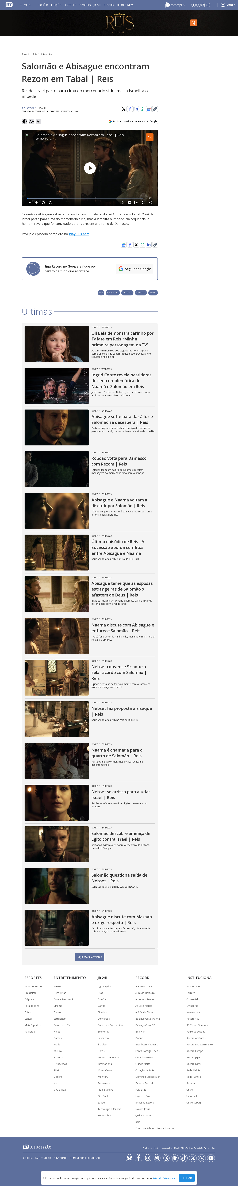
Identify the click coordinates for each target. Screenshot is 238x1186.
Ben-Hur (140, 1031)
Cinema (58, 1005)
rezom (153, 292)
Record (109, 5)
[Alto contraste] (24, 121)
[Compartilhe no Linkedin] (136, 109)
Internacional (105, 1063)
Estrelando (60, 1018)
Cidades (102, 1012)
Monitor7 (103, 1076)
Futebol (29, 1012)
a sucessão (112, 292)
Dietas (57, 1012)
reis (101, 292)
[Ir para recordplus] (175, 1158)
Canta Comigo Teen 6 (147, 1051)
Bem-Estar (60, 992)
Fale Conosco (43, 1158)
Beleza (57, 986)
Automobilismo (33, 986)
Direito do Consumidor (111, 1025)
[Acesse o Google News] (149, 109)
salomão (127, 292)
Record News (125, 5)
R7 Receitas (60, 1063)
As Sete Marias (143, 1005)
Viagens (58, 1076)
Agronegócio (105, 986)
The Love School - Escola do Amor (155, 1128)
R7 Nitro (58, 1057)
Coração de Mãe (144, 1070)
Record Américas (196, 1038)
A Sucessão (46, 54)
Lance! (28, 1018)
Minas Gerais (105, 1070)
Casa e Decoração (64, 999)
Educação (103, 1038)
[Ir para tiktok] (184, 1158)
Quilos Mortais (143, 1115)
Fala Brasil (141, 1089)
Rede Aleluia (193, 1070)
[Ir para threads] (166, 1158)
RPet (56, 1070)
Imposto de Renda (108, 1057)
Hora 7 (101, 1051)
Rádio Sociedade (195, 1031)
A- (38, 121)
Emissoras (192, 1005)
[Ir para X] (198, 5)
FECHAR (187, 1178)
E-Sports (29, 999)
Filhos (57, 1031)
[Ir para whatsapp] (202, 1158)
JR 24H (97, 5)
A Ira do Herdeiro (145, 992)
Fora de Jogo (32, 1005)
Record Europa (194, 1051)
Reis (35, 54)
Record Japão (194, 1057)
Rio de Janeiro (105, 1089)
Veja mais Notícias (90, 957)
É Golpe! (102, 1044)
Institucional (199, 977)
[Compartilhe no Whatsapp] (142, 109)
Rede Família (193, 1076)
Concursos (104, 1018)
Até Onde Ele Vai (144, 1012)
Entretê (70, 5)
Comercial (192, 999)
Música (58, 1051)
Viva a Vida (60, 1089)
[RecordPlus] (175, 4)
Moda (57, 1044)
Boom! (139, 1038)
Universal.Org (193, 1102)
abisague (140, 292)
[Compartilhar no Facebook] (130, 109)
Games (58, 1038)
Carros (101, 1005)
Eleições (56, 5)
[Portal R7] (9, 4)
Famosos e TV (62, 1025)
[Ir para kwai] (156, 1158)
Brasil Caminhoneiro (146, 1044)
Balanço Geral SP (145, 1025)
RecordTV (45, 138)
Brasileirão (31, 992)
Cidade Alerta (142, 1063)
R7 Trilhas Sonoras (197, 1025)
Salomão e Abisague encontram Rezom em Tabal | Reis (80, 135)
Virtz (56, 1083)
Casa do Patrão (144, 1057)
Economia (103, 1031)
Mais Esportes (33, 1025)
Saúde (101, 1102)
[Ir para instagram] (203, 5)
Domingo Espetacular (147, 1076)
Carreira (190, 992)
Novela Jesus (142, 1109)
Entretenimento (70, 977)
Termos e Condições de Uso (85, 1158)
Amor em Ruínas (144, 999)
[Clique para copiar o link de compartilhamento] (155, 245)
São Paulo (103, 1096)
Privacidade (60, 1158)
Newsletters (193, 1012)
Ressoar (191, 1083)
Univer (190, 1089)
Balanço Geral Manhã (147, 1018)
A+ (31, 121)
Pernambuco (105, 1083)
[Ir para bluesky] (129, 1158)
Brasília (43, 5)
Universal (191, 1096)
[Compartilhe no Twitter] (124, 109)
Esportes (85, 5)
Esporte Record (144, 1083)
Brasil (101, 992)
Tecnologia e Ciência (109, 1109)
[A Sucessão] (119, 23)
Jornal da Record (144, 1102)
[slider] (85, 198)
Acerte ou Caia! (143, 986)
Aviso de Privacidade (164, 1178)
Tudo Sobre (104, 1115)
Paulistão (30, 1031)
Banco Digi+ (193, 986)
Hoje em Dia (142, 1096)
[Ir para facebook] (193, 5)
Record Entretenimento (199, 1044)
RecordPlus (192, 1018)
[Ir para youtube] (211, 1158)
